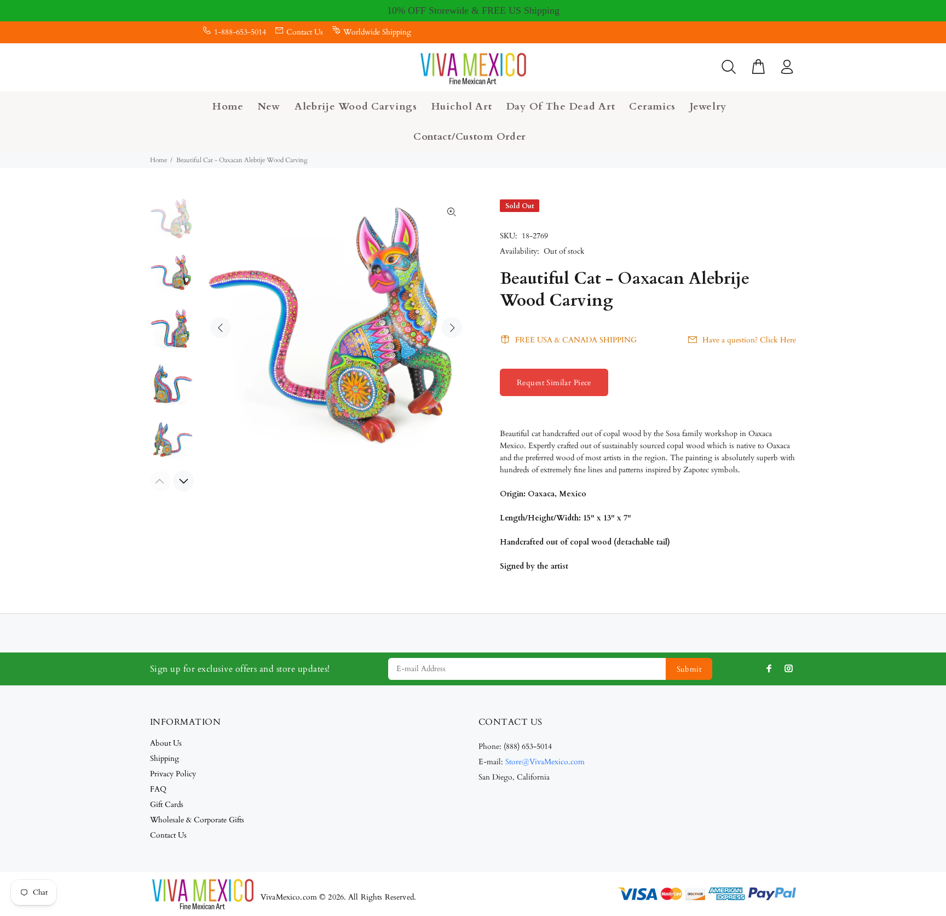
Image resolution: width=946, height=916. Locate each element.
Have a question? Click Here (749, 340)
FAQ (158, 789)
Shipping (164, 758)
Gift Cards (166, 804)
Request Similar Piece (554, 382)
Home (158, 160)
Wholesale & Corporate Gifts (197, 820)
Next (451, 327)
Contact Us (304, 32)
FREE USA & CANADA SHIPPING (576, 340)
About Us (166, 743)
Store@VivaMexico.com (545, 762)
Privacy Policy (173, 774)
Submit (689, 669)
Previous (220, 327)
